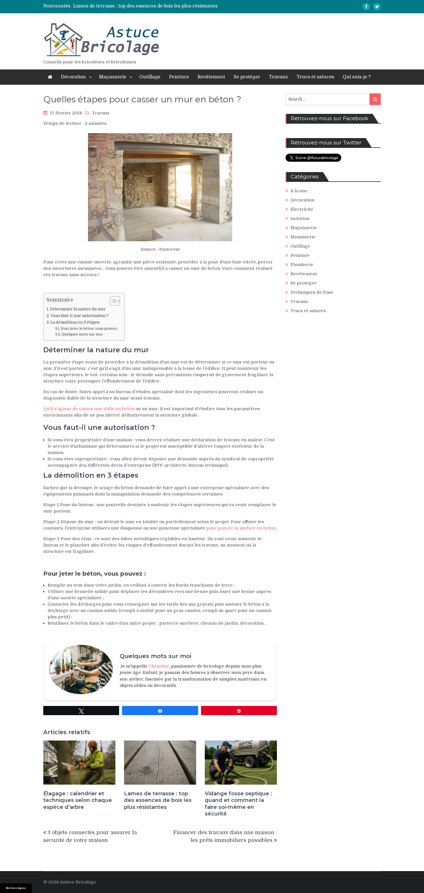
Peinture (179, 77)
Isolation (299, 218)
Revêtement (211, 77)
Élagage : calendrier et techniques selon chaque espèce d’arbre (77, 800)
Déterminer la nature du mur (78, 309)
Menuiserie (303, 237)
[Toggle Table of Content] (112, 301)
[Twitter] (377, 6)
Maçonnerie (112, 77)
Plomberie (301, 264)
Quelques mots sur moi (81, 334)
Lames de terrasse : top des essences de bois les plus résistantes (145, 6)
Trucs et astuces (315, 77)
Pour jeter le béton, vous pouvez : (90, 329)
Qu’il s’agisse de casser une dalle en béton (88, 408)
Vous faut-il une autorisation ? (79, 316)
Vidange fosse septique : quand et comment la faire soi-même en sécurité (238, 803)
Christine (159, 666)
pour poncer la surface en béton (241, 528)
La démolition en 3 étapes (75, 322)
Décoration (73, 77)
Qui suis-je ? (357, 77)
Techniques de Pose (311, 292)
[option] (159, 6)
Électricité (301, 209)
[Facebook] (366, 6)
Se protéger (247, 77)
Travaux (278, 77)
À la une (298, 190)
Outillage (149, 77)
